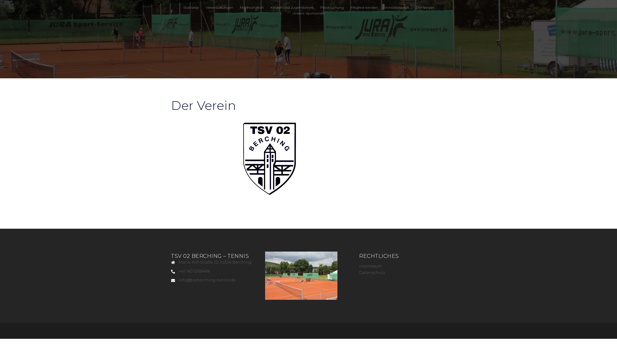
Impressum (370, 266)
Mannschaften (252, 7)
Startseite (191, 7)
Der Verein (425, 7)
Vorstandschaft (396, 7)
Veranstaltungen (219, 7)
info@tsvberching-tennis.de (207, 280)
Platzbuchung (332, 7)
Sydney (237, 330)
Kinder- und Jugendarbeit (291, 7)
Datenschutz (372, 272)
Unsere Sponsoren (308, 13)
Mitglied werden (364, 7)
